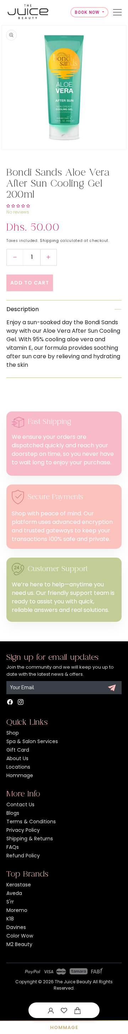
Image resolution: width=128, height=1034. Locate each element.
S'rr (10, 901)
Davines (16, 927)
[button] (77, 1010)
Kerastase (18, 884)
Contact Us (20, 804)
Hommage (19, 775)
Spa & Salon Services (32, 741)
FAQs (12, 847)
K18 (10, 918)
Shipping (49, 240)
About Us (17, 758)
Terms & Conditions (31, 821)
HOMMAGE (64, 1027)
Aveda (14, 893)
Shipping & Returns (29, 838)
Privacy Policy (23, 830)
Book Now (88, 12)
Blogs (12, 813)
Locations (18, 766)
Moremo (16, 910)
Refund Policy (23, 855)
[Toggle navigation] (117, 12)
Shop (12, 732)
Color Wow (19, 935)
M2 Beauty (19, 944)
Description (22, 309)
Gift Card (17, 749)
